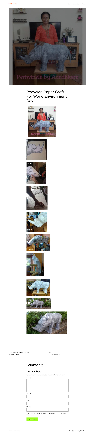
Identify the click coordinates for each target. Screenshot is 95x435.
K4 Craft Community (14, 431)
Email (28, 400)
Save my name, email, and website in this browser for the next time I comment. (47, 414)
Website (28, 407)
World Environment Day (54, 354)
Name (28, 393)
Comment (29, 378)
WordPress (83, 431)
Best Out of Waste (24, 352)
